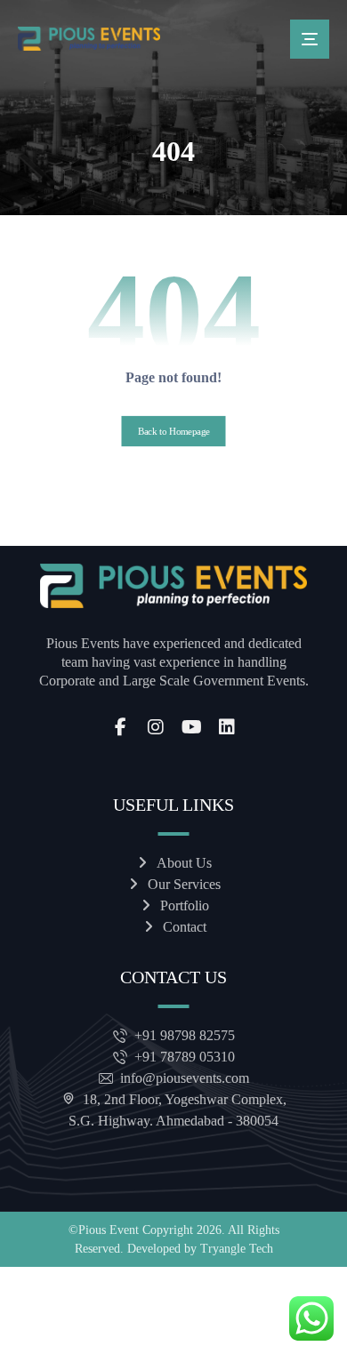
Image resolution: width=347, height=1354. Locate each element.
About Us (184, 862)
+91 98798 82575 (184, 1035)
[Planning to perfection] (89, 39)
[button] (309, 39)
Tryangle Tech (236, 1248)
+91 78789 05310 (184, 1056)
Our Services (184, 884)
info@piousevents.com (184, 1078)
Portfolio (184, 905)
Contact (184, 926)
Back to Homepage (174, 431)
